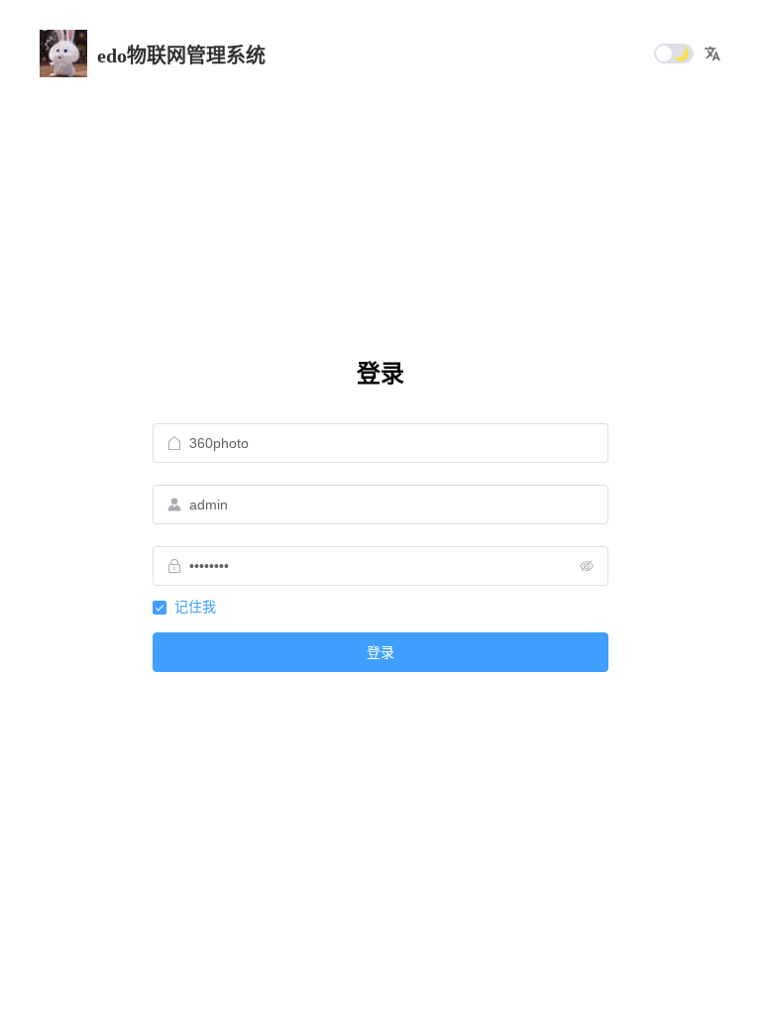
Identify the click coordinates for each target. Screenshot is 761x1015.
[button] (712, 53)
